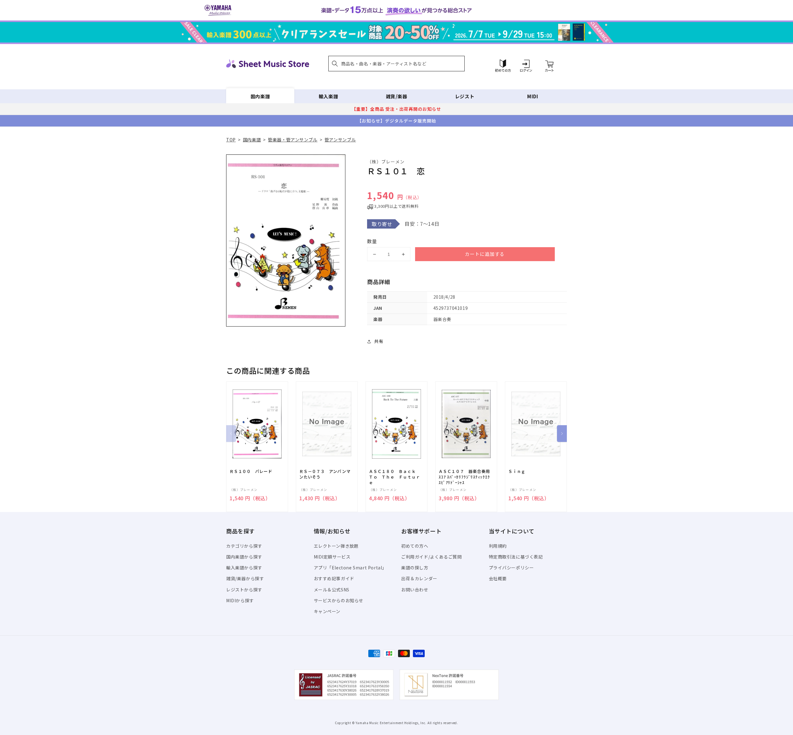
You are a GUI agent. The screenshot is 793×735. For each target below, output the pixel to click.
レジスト (464, 96)
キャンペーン (327, 611)
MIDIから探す (240, 600)
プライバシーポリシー (511, 567)
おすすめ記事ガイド (334, 578)
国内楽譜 (260, 96)
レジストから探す (244, 589)
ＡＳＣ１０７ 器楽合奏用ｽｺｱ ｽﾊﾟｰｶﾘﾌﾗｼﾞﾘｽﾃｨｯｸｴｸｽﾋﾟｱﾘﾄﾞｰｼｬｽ (464, 477)
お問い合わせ (414, 589)
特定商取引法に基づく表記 (516, 557)
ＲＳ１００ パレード (251, 471)
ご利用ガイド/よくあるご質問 (431, 557)
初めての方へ (414, 546)
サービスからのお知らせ (339, 600)
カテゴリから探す (244, 546)
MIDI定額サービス (332, 557)
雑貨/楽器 (396, 96)
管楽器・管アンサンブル (293, 139)
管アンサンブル (340, 139)
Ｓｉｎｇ (516, 471)
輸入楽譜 (328, 96)
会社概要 (498, 578)
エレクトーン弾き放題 (336, 546)
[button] (396, 63)
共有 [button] (378, 341)
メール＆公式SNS (331, 589)
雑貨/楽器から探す (245, 578)
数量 (372, 241)
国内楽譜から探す (244, 557)
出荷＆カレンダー (419, 578)
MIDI (532, 96)
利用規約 (498, 546)
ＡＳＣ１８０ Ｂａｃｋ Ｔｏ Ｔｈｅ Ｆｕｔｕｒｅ (394, 477)
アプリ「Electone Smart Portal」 (350, 567)
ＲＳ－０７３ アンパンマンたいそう (324, 474)
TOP (231, 139)
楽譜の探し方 (414, 567)
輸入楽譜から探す (244, 567)
